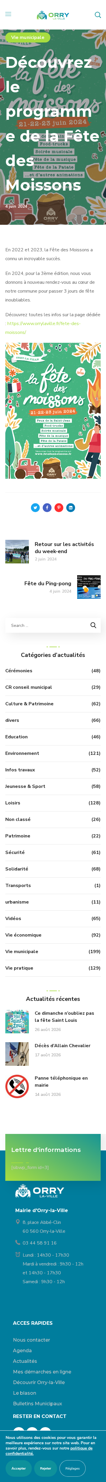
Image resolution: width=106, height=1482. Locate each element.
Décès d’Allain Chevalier (62, 1045)
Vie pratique (19, 968)
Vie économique (23, 935)
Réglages (72, 1468)
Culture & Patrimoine (29, 704)
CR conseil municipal (28, 687)
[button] (98, 14)
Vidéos (13, 918)
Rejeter (45, 1468)
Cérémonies (18, 671)
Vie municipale (27, 37)
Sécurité (15, 852)
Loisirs (12, 803)
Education (16, 737)
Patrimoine (17, 836)
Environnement (22, 753)
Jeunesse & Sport (25, 786)
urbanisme (17, 902)
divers (12, 720)
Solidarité (16, 869)
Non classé (18, 819)
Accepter (18, 1468)
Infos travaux (20, 770)
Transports (18, 885)
